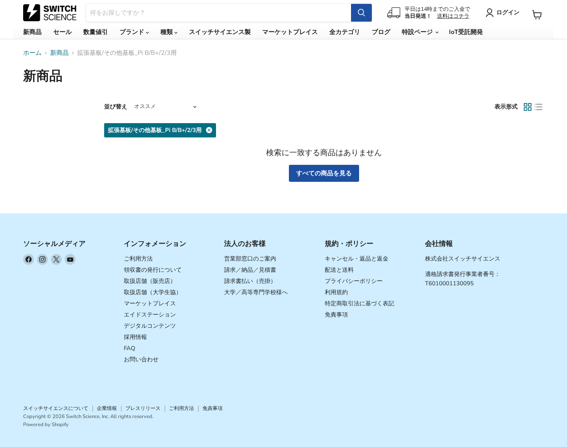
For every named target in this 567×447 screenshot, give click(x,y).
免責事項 (336, 314)
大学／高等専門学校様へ (256, 292)
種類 (167, 32)
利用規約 (336, 292)
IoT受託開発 (466, 32)
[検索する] (361, 13)
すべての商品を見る (324, 173)
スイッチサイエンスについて (55, 408)
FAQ (129, 348)
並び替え (115, 106)
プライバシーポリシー (354, 281)
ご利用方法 (138, 258)
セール (62, 32)
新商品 (32, 32)
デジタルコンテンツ (150, 326)
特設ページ (418, 32)
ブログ (381, 32)
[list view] (538, 107)
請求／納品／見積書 (250, 270)
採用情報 (135, 337)
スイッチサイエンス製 (220, 32)
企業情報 (107, 408)
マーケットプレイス (290, 32)
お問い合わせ (141, 359)
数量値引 (95, 32)
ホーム (32, 52)
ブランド (133, 32)
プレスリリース (142, 408)
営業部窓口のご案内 (250, 258)
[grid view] (527, 107)
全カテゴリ (344, 32)
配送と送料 (339, 270)
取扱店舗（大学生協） (153, 292)
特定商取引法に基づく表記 (359, 303)
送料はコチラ (453, 16)
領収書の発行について (153, 270)
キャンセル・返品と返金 (356, 258)
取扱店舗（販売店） (150, 281)
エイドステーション (150, 314)
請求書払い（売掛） (250, 281)
